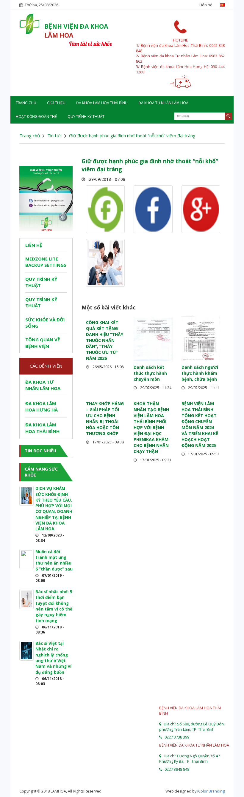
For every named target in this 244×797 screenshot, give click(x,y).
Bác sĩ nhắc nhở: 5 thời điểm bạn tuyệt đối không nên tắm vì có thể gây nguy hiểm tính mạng (53, 606)
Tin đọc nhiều (40, 451)
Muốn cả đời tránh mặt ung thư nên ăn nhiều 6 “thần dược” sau (54, 560)
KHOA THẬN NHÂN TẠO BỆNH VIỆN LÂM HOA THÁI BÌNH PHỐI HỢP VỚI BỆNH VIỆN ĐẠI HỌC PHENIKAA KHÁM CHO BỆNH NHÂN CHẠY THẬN (151, 427)
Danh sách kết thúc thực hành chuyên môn (150, 373)
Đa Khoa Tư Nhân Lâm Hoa (163, 102)
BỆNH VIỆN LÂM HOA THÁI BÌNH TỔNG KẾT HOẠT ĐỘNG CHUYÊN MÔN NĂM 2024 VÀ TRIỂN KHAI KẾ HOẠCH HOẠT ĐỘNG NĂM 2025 (200, 424)
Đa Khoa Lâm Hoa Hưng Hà (41, 406)
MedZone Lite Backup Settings (45, 262)
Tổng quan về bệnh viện (42, 343)
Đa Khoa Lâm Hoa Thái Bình (102, 102)
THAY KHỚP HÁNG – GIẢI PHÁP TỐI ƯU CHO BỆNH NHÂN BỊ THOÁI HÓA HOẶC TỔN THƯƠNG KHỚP (105, 418)
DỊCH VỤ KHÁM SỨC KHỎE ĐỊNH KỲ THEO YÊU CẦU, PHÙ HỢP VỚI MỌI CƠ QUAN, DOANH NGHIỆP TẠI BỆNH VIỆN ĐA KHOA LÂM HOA (53, 508)
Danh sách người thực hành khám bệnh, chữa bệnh (200, 373)
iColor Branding (211, 791)
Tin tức (54, 135)
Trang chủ (26, 102)
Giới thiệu (56, 102)
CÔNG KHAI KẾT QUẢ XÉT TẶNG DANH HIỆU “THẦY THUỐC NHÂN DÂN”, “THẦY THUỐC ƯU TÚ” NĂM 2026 (104, 340)
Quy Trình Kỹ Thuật (86, 116)
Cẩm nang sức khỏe (41, 472)
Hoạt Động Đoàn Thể (36, 116)
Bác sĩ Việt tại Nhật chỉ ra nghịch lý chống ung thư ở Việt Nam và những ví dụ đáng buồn (53, 658)
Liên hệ (205, 4)
